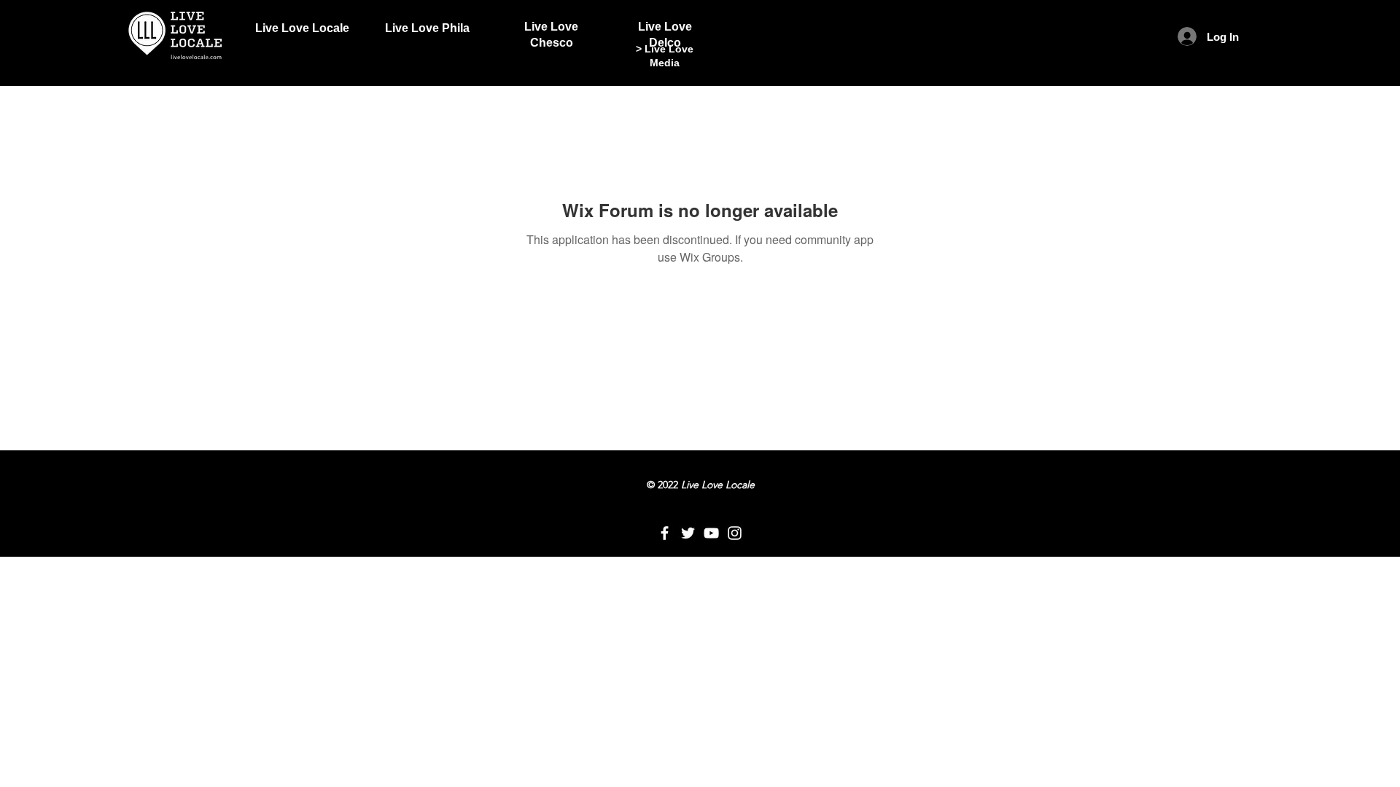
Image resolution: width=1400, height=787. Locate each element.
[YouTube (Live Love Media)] (711, 533)
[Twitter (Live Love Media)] (688, 533)
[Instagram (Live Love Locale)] (735, 533)
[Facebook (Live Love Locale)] (665, 533)
